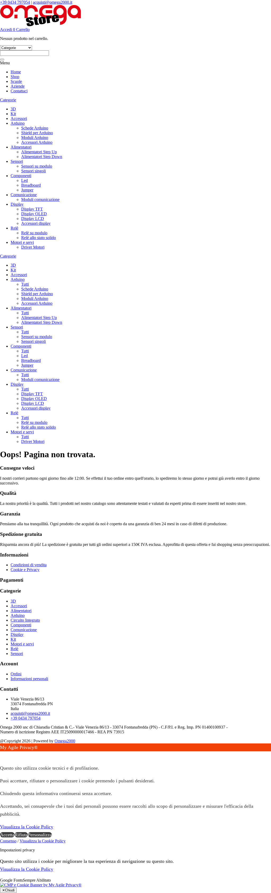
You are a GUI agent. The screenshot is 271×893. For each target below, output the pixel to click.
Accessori (19, 118)
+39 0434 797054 (15, 2)
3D (13, 109)
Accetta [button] (7, 834)
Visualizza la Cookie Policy (26, 826)
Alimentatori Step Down (41, 156)
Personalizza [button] (40, 834)
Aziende (18, 86)
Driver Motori (32, 247)
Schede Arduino (34, 128)
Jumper (27, 190)
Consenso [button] (8, 841)
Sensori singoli (33, 171)
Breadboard (31, 185)
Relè (14, 228)
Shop (15, 76)
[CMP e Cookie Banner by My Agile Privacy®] (41, 885)
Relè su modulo (34, 233)
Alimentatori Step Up (39, 152)
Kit (13, 113)
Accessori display (36, 223)
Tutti (25, 284)
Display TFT (32, 209)
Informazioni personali (29, 678)
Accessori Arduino (36, 142)
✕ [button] (2, 755)
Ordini (16, 674)
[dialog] (135, 791)
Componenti (21, 175)
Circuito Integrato (25, 620)
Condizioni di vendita (29, 565)
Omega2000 (65, 741)
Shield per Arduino (37, 133)
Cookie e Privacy (25, 569)
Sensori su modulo (36, 166)
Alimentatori (21, 147)
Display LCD (32, 218)
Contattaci (19, 91)
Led (24, 180)
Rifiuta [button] (21, 834)
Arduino (18, 123)
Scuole (16, 81)
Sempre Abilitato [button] (37, 880)
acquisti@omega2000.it (52, 2)
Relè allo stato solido (38, 237)
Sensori (17, 161)
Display (17, 204)
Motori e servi (22, 242)
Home (16, 72)
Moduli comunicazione (40, 199)
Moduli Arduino (34, 137)
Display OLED (34, 214)
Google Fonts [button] (11, 880)
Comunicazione (24, 194)
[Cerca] (2, 59)
